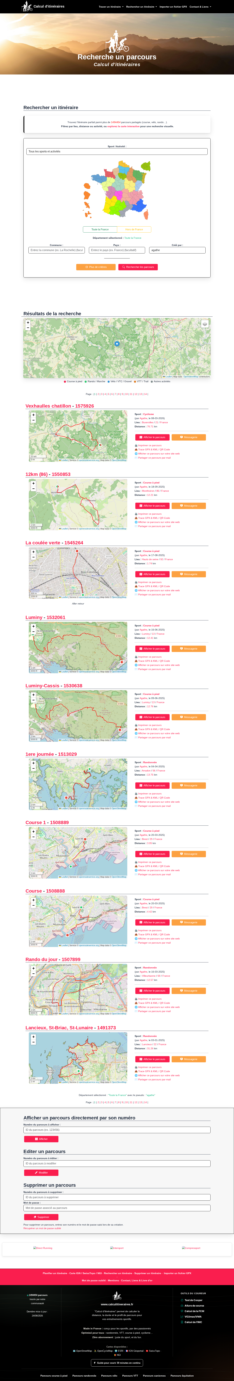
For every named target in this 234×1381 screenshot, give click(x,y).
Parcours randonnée (84, 1375)
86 (157, 490)
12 (135, 394)
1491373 (106, 1027)
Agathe (143, 418)
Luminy (34, 617)
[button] (117, 344)
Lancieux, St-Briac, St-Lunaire (59, 1027)
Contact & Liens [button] (199, 6)
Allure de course (194, 1305)
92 (161, 559)
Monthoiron (148, 490)
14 (145, 394)
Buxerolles (147, 422)
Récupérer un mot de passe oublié (42, 1228)
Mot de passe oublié (94, 1280)
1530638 (73, 685)
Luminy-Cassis (42, 685)
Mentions (113, 1280)
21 (156, 422)
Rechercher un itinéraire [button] (140, 6)
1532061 (56, 617)
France (164, 422)
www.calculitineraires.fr (117, 1304)
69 (159, 975)
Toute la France (100, 229)
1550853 (61, 474)
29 (151, 839)
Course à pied (151, 482)
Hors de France (134, 229)
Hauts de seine (150, 559)
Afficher (43, 1138)
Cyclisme (148, 414)
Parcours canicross (154, 1375)
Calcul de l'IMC (193, 1322)
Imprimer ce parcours (150, 445)
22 (155, 1044)
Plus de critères (97, 266)
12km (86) (36, 474)
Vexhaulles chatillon (48, 406)
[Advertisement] (117, 91)
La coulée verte (43, 542)
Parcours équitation (182, 1375)
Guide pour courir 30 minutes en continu (118, 1363)
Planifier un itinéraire (55, 1273)
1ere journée (40, 754)
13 (140, 394)
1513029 (67, 754)
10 (126, 394)
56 (154, 770)
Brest (145, 839)
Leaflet (168, 376)
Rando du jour (41, 959)
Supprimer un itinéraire (147, 1273)
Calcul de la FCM (194, 1311)
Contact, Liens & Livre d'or (136, 1280)
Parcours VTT (130, 1375)
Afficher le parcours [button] (153, 437)
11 (131, 394)
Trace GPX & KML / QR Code (154, 449)
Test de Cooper (193, 1300)
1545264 (73, 542)
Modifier (43, 1172)
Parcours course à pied (53, 1375)
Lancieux (147, 1044)
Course (34, 891)
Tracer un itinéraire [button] (110, 6)
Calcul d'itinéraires (48, 6)
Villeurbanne (149, 975)
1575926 (84, 406)
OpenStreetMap (191, 376)
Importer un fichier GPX (173, 6)
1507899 (71, 959)
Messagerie (190, 437)
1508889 (59, 822)
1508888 (55, 891)
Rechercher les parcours (139, 266)
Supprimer (42, 1217)
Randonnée (150, 762)
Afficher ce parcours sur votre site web (159, 453)
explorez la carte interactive (123, 126)
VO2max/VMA (193, 1316)
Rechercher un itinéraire (118, 1273)
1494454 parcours (38, 1295)
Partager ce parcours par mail (154, 457)
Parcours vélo (109, 1375)
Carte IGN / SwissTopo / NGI (85, 1273)
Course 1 (36, 822)
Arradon (146, 770)
